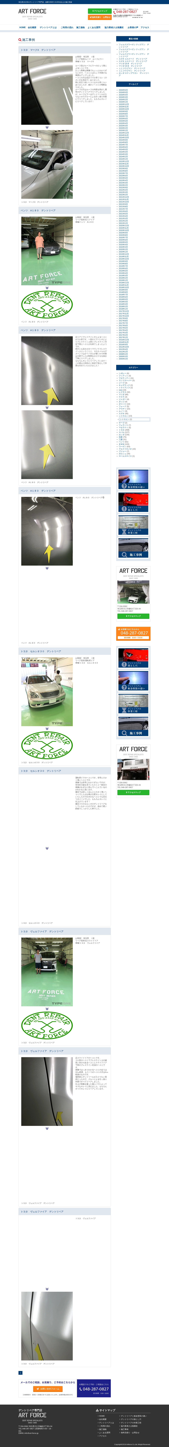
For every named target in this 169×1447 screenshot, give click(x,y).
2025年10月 (124, 109)
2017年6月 (123, 325)
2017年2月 (123, 335)
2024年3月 (123, 154)
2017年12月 (124, 311)
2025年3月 (123, 126)
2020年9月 (123, 233)
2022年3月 (123, 192)
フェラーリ (123, 425)
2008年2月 (123, 354)
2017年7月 (123, 323)
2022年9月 (123, 187)
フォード (122, 406)
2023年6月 (123, 176)
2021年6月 (123, 211)
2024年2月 (123, 157)
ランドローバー (125, 380)
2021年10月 (124, 202)
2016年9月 (123, 344)
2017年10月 (124, 316)
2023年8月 (123, 171)
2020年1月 (123, 252)
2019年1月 (123, 280)
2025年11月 (124, 107)
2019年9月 (123, 261)
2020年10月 (124, 230)
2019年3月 (123, 275)
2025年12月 (124, 104)
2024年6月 (123, 147)
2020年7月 (123, 237)
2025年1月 (123, 130)
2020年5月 (123, 242)
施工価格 (80, 27)
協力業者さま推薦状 (114, 27)
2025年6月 (123, 118)
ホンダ (121, 435)
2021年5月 (123, 214)
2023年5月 (123, 178)
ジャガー (122, 399)
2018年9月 (123, 290)
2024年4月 (123, 152)
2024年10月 (124, 138)
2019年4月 (123, 273)
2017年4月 (123, 330)
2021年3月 (123, 218)
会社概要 (32, 27)
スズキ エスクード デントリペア (133, 59)
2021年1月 (123, 223)
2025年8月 (123, 114)
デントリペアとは (48, 27)
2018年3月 (123, 304)
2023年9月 (123, 168)
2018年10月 (124, 287)
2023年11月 (124, 164)
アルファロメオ (125, 449)
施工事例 (124, 1429)
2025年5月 (123, 121)
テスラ (121, 397)
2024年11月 (124, 135)
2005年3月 (123, 356)
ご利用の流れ (67, 27)
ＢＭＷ (121, 444)
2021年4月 (123, 216)
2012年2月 (123, 352)
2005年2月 (123, 359)
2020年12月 (124, 226)
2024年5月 (123, 149)
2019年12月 (124, 254)
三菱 (121, 439)
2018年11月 (124, 285)
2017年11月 (124, 314)
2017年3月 (123, 333)
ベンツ (121, 442)
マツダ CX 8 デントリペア (130, 64)
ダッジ (121, 402)
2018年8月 (123, 292)
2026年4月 (123, 95)
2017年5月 (123, 328)
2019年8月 (123, 264)
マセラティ (123, 427)
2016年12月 (124, 340)
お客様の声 (133, 27)
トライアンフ (124, 388)
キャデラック (124, 385)
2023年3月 (123, 183)
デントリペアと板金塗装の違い (134, 1416)
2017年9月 (123, 318)
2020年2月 (123, 249)
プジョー (122, 451)
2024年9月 (123, 140)
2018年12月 (124, 283)
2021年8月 (123, 206)
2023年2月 (123, 185)
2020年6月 (123, 240)
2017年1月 (123, 337)
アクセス (145, 27)
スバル (121, 432)
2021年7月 (123, 209)
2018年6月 (123, 297)
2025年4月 (123, 123)
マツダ (121, 394)
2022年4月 (123, 190)
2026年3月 (123, 97)
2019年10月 (124, 259)
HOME (22, 27)
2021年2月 (123, 221)
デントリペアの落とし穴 (131, 1419)
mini (120, 390)
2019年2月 (123, 278)
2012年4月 (123, 349)
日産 (121, 437)
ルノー (121, 411)
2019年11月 (124, 256)
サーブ (121, 423)
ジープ (121, 383)
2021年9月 (123, 204)
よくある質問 (94, 27)
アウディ (122, 409)
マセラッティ (124, 378)
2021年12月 (124, 197)
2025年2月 (123, 128)
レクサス (122, 392)
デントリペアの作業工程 (131, 1423)
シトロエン (123, 416)
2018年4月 (123, 302)
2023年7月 (123, 173)
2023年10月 (124, 166)
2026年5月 (123, 92)
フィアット (123, 376)
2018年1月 (123, 309)
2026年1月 (123, 102)
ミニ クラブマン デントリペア (132, 68)
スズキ (121, 413)
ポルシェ (122, 454)
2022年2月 (123, 195)
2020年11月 (124, 228)
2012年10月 (124, 347)
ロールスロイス (125, 456)
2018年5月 (123, 299)
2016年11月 (124, 342)
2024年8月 (123, 142)
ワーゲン (122, 446)
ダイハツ (122, 404)
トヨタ (121, 430)
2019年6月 (123, 268)
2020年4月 (123, 245)
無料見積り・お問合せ (101, 17)
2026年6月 (123, 90)
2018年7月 (123, 294)
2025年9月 (123, 111)
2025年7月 (123, 116)
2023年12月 (124, 161)
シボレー (122, 373)
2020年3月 (123, 247)
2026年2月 (123, 99)
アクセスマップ (100, 11)
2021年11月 (124, 199)
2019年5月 (123, 271)
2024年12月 (124, 133)
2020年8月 (123, 235)
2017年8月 (123, 321)
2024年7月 (123, 145)
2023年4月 (123, 180)
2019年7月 (123, 266)
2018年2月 (123, 306)
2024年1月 (123, 159)
